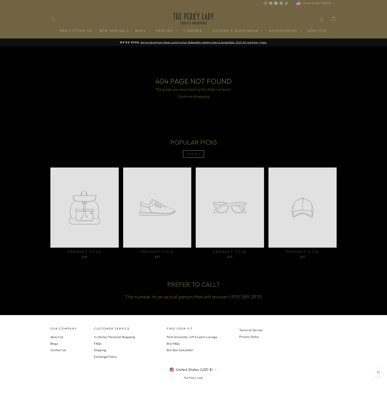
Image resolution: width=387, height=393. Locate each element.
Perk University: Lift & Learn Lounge (192, 337)
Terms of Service (251, 330)
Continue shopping (193, 96)
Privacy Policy (249, 337)
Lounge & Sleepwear (236, 31)
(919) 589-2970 (246, 297)
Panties (165, 31)
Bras (141, 31)
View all (193, 153)
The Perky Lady (193, 377)
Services (317, 31)
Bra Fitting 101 (76, 31)
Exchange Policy (105, 357)
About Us (56, 337)
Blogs (54, 343)
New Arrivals (114, 31)
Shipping (100, 350)
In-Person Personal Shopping (114, 337)
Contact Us (58, 350)
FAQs (97, 343)
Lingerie (194, 31)
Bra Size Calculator (180, 350)
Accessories (283, 31)
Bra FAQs (173, 343)
